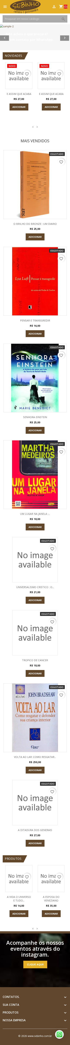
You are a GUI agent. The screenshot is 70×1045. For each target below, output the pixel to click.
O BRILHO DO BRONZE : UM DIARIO (35, 223)
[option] (35, 36)
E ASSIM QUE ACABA (19, 94)
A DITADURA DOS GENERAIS (35, 830)
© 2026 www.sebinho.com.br (35, 1036)
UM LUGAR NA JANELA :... (35, 513)
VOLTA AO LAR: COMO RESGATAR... (35, 757)
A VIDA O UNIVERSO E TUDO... (19, 898)
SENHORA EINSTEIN (35, 417)
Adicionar (18, 107)
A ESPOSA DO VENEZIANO (51, 898)
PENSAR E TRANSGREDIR (35, 320)
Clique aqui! (35, 964)
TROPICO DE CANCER (35, 660)
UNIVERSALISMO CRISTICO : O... (35, 587)
